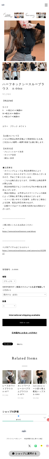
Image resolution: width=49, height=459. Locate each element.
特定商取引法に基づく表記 (33, 438)
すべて (18, 419)
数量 (4, 301)
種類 (4, 277)
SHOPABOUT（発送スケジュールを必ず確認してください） (23, 288)
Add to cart (24, 323)
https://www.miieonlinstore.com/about (19, 231)
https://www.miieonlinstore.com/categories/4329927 (24, 252)
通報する (20, 344)
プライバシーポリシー (14, 438)
